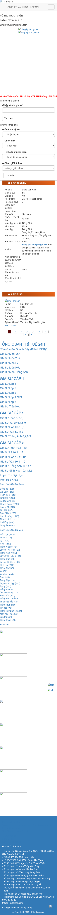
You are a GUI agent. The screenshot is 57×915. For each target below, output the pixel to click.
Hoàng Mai (8, 506)
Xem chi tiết (10, 325)
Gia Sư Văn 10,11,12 (12, 461)
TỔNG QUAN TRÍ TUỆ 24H (22, 344)
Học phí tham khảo (11, 828)
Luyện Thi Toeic (10, 549)
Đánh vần (7, 595)
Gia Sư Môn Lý (9, 363)
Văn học (7, 574)
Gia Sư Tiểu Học (10, 406)
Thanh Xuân (9, 503)
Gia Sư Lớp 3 (8, 392)
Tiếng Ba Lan (8, 589)
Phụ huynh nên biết (11, 821)
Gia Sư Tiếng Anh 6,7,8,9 (15, 436)
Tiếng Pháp (8, 619)
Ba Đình (7, 500)
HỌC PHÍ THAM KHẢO (17, 7)
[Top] (52, 906)
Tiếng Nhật (7, 568)
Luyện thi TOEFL (10, 555)
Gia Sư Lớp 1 (8, 383)
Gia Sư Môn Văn (10, 354)
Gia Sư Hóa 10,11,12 (13, 457)
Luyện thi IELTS (10, 561)
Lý (4, 540)
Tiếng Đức (7, 558)
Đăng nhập (7, 838)
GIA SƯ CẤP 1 (12, 378)
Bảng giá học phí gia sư (34, 244)
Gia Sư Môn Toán (10, 358)
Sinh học (7, 564)
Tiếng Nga (7, 580)
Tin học (6, 607)
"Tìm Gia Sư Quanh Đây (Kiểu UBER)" (23, 349)
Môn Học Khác (9, 479)
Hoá (5, 543)
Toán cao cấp (9, 601)
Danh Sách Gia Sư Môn (11, 529)
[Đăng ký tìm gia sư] (28, 29)
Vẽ (3, 571)
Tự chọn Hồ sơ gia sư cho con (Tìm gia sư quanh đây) (28, 824)
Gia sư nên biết (9, 835)
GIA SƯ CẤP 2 (12, 412)
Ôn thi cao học (9, 592)
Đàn (5, 577)
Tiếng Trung (8, 604)
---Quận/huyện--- (11, 129)
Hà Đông (7, 522)
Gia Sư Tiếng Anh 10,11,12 (16, 466)
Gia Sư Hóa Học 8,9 (12, 427)
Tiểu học (7, 534)
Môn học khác (9, 613)
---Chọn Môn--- (10, 140)
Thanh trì (7, 519)
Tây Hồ (6, 510)
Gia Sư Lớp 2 (8, 388)
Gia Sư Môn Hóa (10, 367)
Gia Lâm (7, 491)
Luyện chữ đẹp (10, 583)
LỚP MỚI (34, 7)
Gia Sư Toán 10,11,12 (13, 448)
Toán (6, 537)
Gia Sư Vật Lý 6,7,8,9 (13, 422)
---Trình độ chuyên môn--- (15, 151)
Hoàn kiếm (8, 494)
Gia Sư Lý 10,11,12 (11, 452)
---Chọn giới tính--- (12, 163)
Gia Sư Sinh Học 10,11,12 (16, 470)
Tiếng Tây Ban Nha (11, 610)
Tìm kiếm (8, 118)
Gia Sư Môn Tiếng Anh (14, 372)
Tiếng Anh (8, 552)
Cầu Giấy (8, 513)
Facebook (5, 624)
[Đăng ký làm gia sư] (28, 32)
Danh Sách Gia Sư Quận (12, 484)
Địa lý (5, 586)
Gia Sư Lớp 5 (8, 402)
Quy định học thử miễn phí (15, 831)
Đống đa (7, 488)
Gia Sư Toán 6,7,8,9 (12, 418)
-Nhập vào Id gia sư (12, 105)
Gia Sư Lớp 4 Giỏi (11, 397)
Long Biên (8, 525)
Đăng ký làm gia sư (11, 841)
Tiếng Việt (8, 546)
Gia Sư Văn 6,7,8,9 (11, 431)
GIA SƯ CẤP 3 (12, 442)
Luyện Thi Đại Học (11, 475)
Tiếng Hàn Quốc (10, 598)
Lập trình (6, 616)
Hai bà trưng (9, 516)
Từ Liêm (7, 497)
